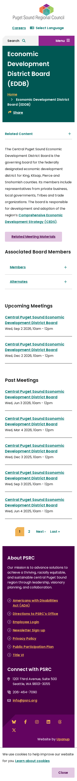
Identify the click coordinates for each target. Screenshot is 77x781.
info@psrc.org (25, 700)
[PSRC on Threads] (59, 721)
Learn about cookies (32, 761)
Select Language (50, 28)
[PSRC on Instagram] (36, 721)
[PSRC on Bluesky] (13, 721)
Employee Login (26, 622)
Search (13, 40)
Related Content (19, 133)
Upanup (63, 739)
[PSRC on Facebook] (25, 721)
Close (63, 772)
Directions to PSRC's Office (35, 613)
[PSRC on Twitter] (13, 730)
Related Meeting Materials (33, 236)
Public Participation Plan (33, 646)
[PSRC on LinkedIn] (48, 721)
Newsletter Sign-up (29, 630)
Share (18, 112)
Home (12, 94)
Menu (60, 40)
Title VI (18, 655)
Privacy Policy (24, 638)
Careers (19, 28)
